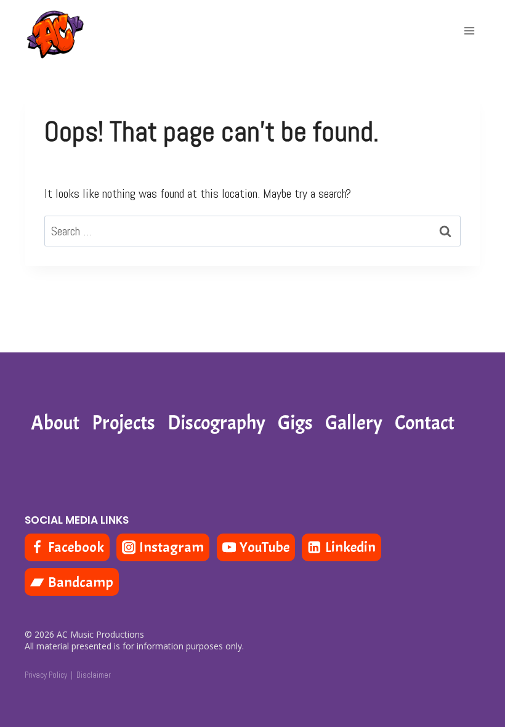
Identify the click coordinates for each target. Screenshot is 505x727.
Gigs (295, 423)
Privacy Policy (46, 675)
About (55, 423)
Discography (216, 423)
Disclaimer (93, 675)
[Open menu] (469, 30)
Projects (123, 423)
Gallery (353, 423)
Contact (424, 423)
